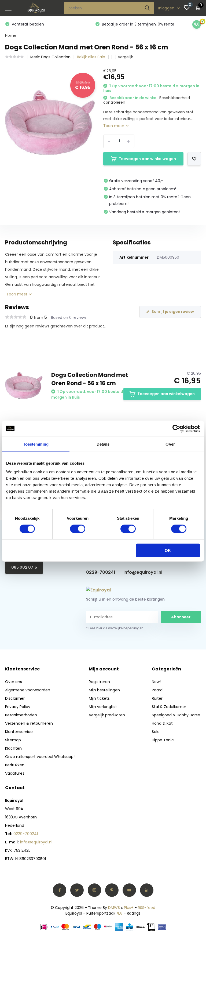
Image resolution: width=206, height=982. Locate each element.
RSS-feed (146, 907)
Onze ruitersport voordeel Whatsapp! (40, 756)
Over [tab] (170, 444)
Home (10, 35)
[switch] (77, 529)
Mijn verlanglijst (103, 706)
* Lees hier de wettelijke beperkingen (115, 628)
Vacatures (14, 773)
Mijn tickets (99, 698)
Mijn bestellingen (104, 690)
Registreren (99, 681)
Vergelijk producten (107, 715)
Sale (156, 731)
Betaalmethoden (21, 715)
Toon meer (114, 125)
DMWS (114, 907)
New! (156, 681)
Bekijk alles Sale (91, 57)
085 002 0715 (24, 567)
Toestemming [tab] (36, 444)
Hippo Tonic (163, 740)
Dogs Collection (56, 57)
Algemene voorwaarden (27, 690)
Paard (157, 690)
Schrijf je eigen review (173, 311)
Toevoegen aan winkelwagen (147, 158)
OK (168, 550)
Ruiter (157, 698)
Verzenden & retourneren (29, 723)
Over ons (13, 681)
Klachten (13, 748)
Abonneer (180, 617)
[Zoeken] (147, 8)
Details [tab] (103, 444)
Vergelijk (125, 57)
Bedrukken (14, 765)
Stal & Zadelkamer (169, 706)
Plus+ (129, 907)
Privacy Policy (17, 706)
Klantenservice (19, 731)
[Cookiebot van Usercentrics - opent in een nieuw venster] (176, 429)
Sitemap (13, 740)
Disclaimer (15, 698)
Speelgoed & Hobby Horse (176, 715)
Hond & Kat (162, 723)
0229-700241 (100, 572)
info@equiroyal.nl (142, 572)
